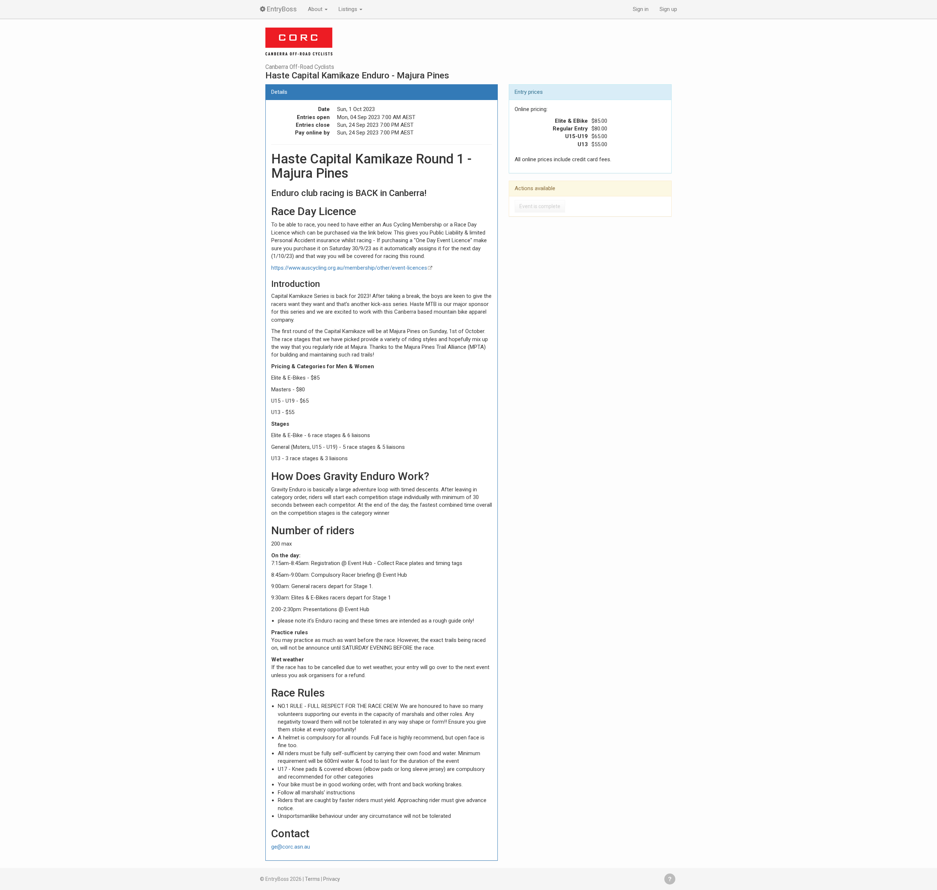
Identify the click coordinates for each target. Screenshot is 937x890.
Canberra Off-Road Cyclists (299, 67)
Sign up (668, 9)
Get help (669, 879)
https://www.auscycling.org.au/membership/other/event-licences (349, 268)
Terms (312, 879)
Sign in (641, 9)
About (316, 9)
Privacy (331, 879)
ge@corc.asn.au (290, 846)
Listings (349, 9)
